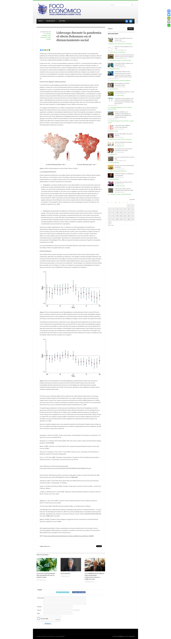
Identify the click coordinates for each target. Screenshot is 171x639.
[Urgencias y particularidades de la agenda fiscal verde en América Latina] (47, 565)
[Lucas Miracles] (71, 565)
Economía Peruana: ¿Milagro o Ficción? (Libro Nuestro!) (122, 126)
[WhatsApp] (169, 25)
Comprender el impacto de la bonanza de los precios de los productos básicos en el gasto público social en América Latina (123, 74)
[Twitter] (169, 14)
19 (117, 216)
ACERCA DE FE (50, 21)
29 (128, 219)
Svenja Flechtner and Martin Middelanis (120, 80)
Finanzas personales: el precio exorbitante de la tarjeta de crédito (124, 189)
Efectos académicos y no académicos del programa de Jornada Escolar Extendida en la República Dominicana (123, 114)
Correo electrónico (40, 611)
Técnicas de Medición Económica (123, 142)
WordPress (121, 636)
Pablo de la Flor (121, 186)
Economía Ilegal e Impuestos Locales (124, 92)
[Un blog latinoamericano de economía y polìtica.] (59, 9)
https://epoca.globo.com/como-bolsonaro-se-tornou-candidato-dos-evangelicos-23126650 (69, 536)
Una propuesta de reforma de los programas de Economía (123, 149)
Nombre (39, 606)
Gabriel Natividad (114, 162)
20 (121, 216)
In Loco (42, 118)
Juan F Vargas (120, 95)
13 (121, 212)
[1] (40, 78)
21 (125, 216)
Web (38, 613)
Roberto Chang (114, 131)
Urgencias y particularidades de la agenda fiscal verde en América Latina (46, 575)
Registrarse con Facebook (79, 592)
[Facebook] (169, 11)
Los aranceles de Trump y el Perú (123, 182)
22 (128, 216)
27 (121, 219)
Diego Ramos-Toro (115, 69)
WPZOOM (132, 636)
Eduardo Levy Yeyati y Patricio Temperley (121, 44)
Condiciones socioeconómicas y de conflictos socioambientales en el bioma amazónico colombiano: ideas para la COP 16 (124, 101)
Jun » (112, 225)
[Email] (169, 22)
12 (117, 212)
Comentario (40, 598)
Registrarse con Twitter (62, 592)
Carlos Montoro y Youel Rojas (117, 52)
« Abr (109, 225)
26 (117, 219)
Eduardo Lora (120, 146)
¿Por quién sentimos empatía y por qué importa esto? (124, 64)
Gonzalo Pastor (114, 89)
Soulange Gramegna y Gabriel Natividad (120, 60)
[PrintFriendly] (169, 18)
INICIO (40, 21)
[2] (69, 410)
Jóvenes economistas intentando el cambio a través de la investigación (124, 55)
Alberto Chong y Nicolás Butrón (118, 171)
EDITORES (62, 21)
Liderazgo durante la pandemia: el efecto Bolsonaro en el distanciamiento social (79, 36)
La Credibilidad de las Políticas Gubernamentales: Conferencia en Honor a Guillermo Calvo (94, 576)
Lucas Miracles (65, 573)
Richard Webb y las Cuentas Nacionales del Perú (122, 84)
